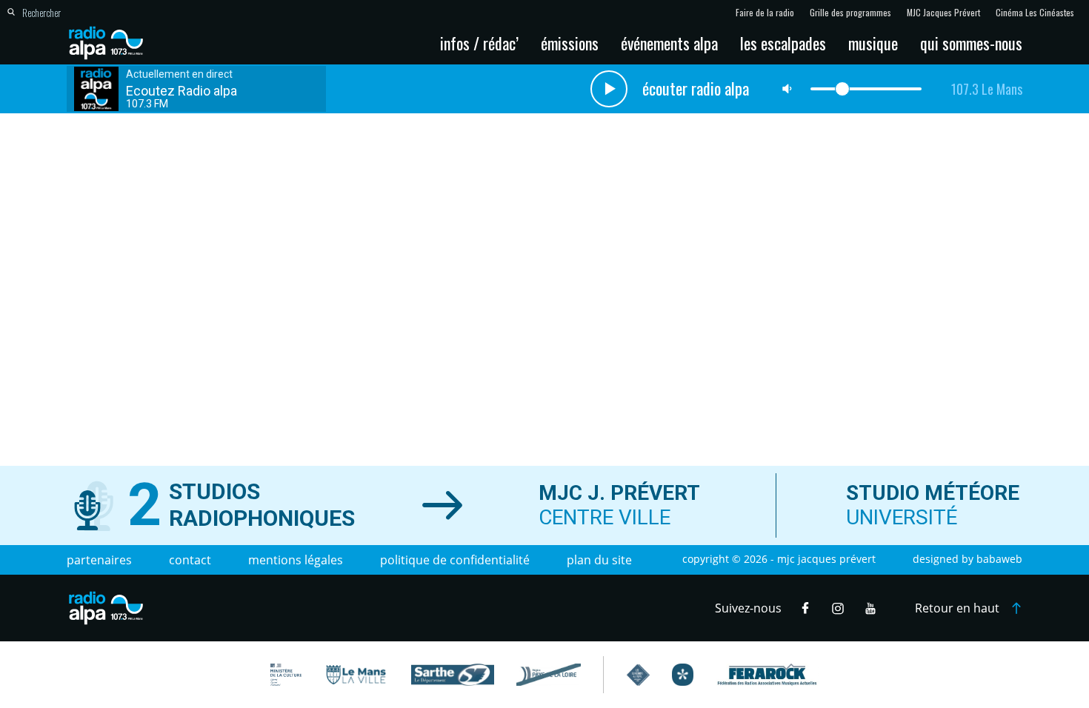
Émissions (570, 43)
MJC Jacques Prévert (943, 12)
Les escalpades (783, 43)
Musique (873, 43)
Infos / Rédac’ (479, 43)
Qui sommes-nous (971, 43)
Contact (190, 560)
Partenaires (99, 560)
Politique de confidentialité (455, 560)
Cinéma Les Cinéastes (1035, 12)
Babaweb (999, 559)
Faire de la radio (765, 12)
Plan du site (599, 560)
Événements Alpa (669, 43)
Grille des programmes (850, 12)
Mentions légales (295, 560)
